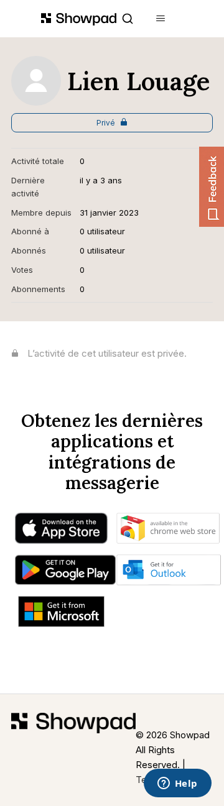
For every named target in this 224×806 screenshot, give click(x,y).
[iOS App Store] (61, 531)
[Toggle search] (127, 18)
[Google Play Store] (65, 573)
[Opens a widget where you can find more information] (177, 784)
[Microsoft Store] (61, 614)
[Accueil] (73, 750)
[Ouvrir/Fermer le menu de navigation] (161, 19)
